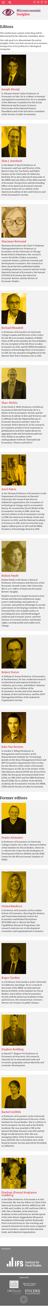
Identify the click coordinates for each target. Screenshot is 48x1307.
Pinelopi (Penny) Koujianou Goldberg (19, 1194)
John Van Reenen (12, 746)
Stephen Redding (12, 1049)
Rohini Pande (10, 575)
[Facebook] (42, 2)
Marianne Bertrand (13, 241)
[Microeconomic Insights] (21, 12)
